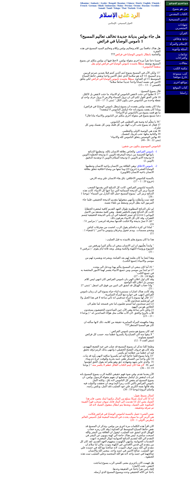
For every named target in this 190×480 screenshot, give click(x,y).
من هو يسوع (180, 8)
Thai (124, 8)
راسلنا (183, 92)
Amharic (94, 3)
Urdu (139, 8)
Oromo (137, 5)
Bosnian (121, 3)
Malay (120, 5)
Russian (146, 5)
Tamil (109, 8)
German (93, 5)
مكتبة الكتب (180, 68)
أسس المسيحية (178, 19)
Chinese (130, 3)
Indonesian (110, 5)
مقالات (183, 63)
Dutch (139, 3)
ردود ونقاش (180, 38)
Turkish (131, 8)
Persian (128, 5)
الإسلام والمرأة (178, 43)
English (146, 3)
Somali (101, 8)
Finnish (155, 3)
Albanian (84, 3)
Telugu (116, 8)
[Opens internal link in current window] (120, 17)
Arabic (103, 3)
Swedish (155, 5)
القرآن (183, 33)
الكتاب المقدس (178, 14)
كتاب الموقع (180, 87)
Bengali (112, 3)
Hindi (100, 5)
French (83, 5)
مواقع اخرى (180, 82)
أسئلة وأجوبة (179, 49)
